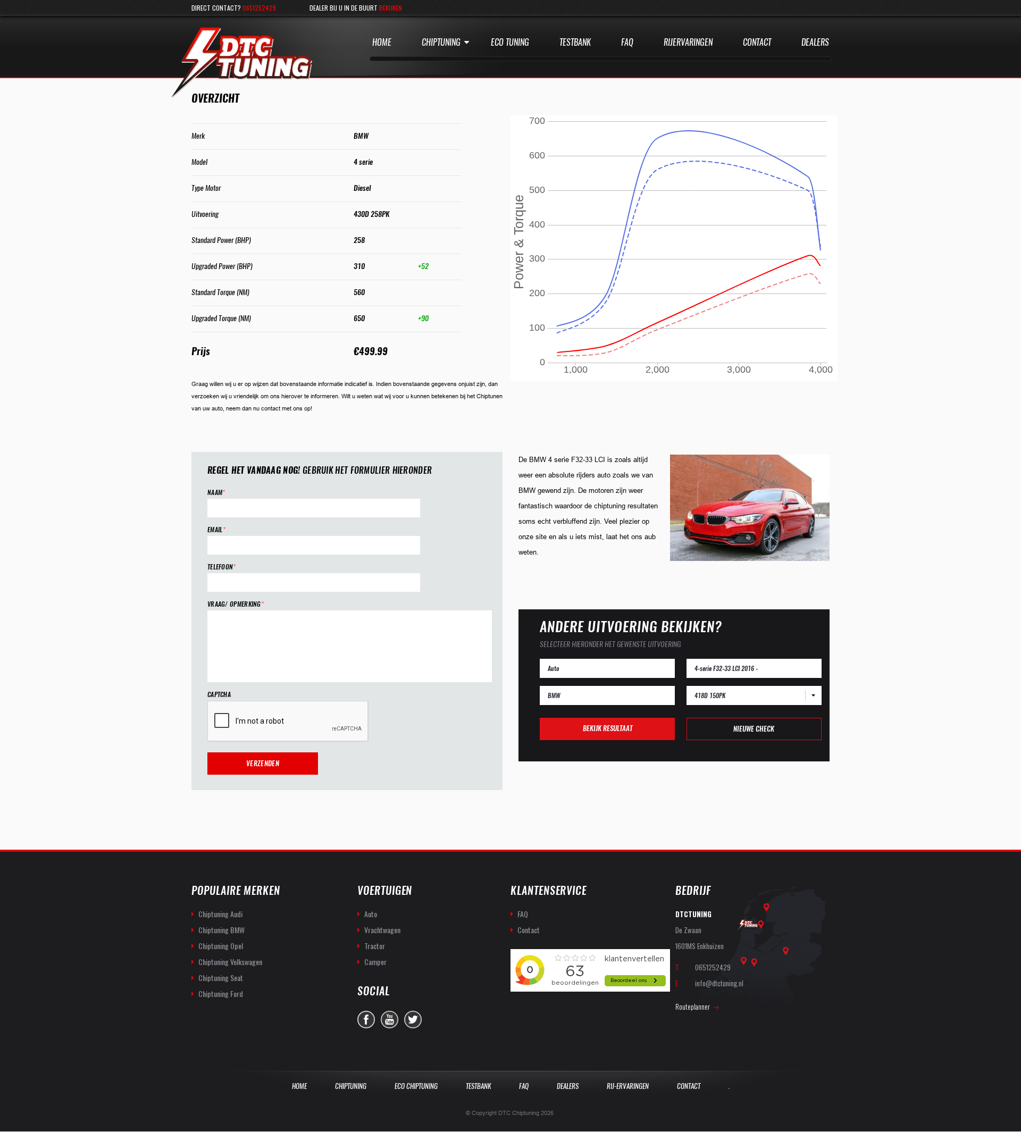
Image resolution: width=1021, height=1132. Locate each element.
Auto (370, 913)
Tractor (374, 945)
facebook (366, 1019)
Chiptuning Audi (220, 913)
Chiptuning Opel (220, 945)
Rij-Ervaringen (628, 1086)
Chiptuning (441, 42)
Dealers (815, 42)
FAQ (522, 913)
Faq (627, 42)
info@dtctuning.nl (719, 983)
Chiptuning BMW (221, 929)
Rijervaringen (688, 42)
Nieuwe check (753, 728)
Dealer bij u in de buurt (355, 7)
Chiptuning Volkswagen (230, 961)
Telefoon (221, 567)
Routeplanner (692, 1006)
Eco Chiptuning (416, 1086)
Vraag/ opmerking (235, 604)
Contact (757, 42)
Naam (216, 493)
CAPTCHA (219, 695)
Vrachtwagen (382, 929)
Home (381, 42)
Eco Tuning (510, 42)
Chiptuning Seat (220, 977)
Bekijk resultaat (607, 728)
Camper (375, 961)
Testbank (575, 42)
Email (216, 530)
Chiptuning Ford (220, 993)
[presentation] (288, 721)
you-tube (389, 1019)
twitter (413, 1019)
